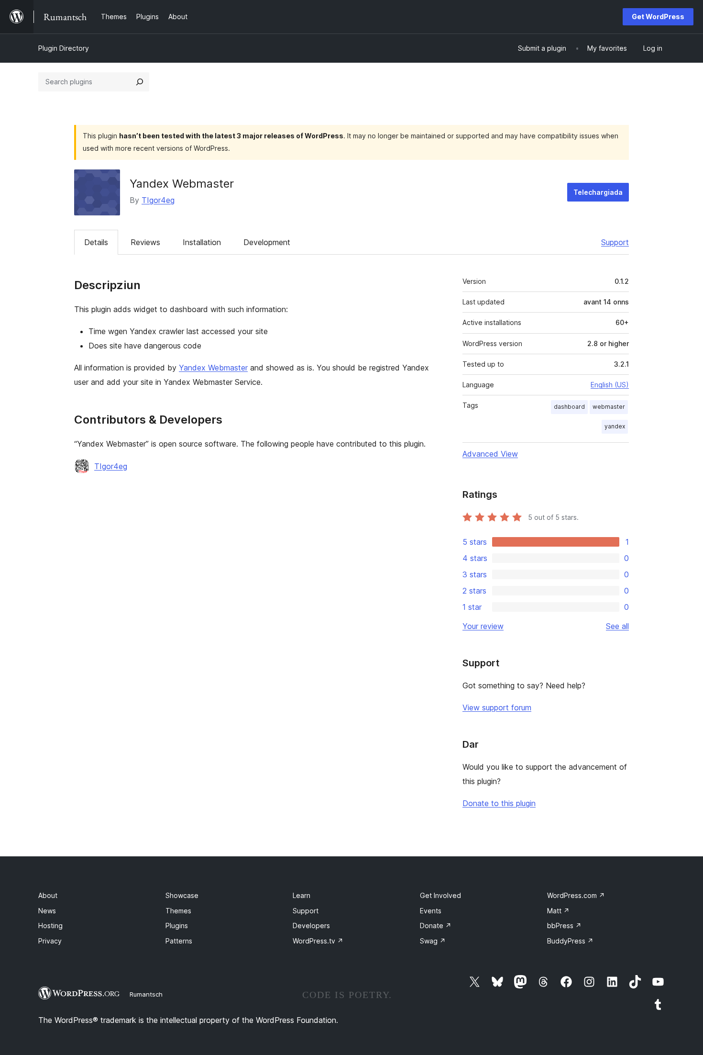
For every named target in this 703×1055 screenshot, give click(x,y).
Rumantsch (146, 994)
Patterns (178, 941)
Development (266, 242)
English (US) (610, 385)
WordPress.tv (318, 941)
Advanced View (490, 454)
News (47, 911)
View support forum (496, 707)
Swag (433, 941)
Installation (202, 242)
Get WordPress (658, 16)
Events (430, 911)
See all (617, 626)
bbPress (564, 925)
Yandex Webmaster (213, 367)
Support (615, 242)
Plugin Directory (63, 48)
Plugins (176, 925)
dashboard (569, 406)
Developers (311, 925)
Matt (558, 911)
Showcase (181, 895)
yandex (614, 426)
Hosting (50, 925)
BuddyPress (570, 941)
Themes (178, 911)
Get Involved (440, 895)
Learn (301, 895)
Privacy (50, 941)
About (47, 895)
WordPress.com (576, 895)
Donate (435, 925)
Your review (483, 626)
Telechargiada (598, 192)
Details (96, 242)
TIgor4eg (158, 200)
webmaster (609, 406)
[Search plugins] (139, 81)
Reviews (145, 242)
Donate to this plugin (499, 803)
